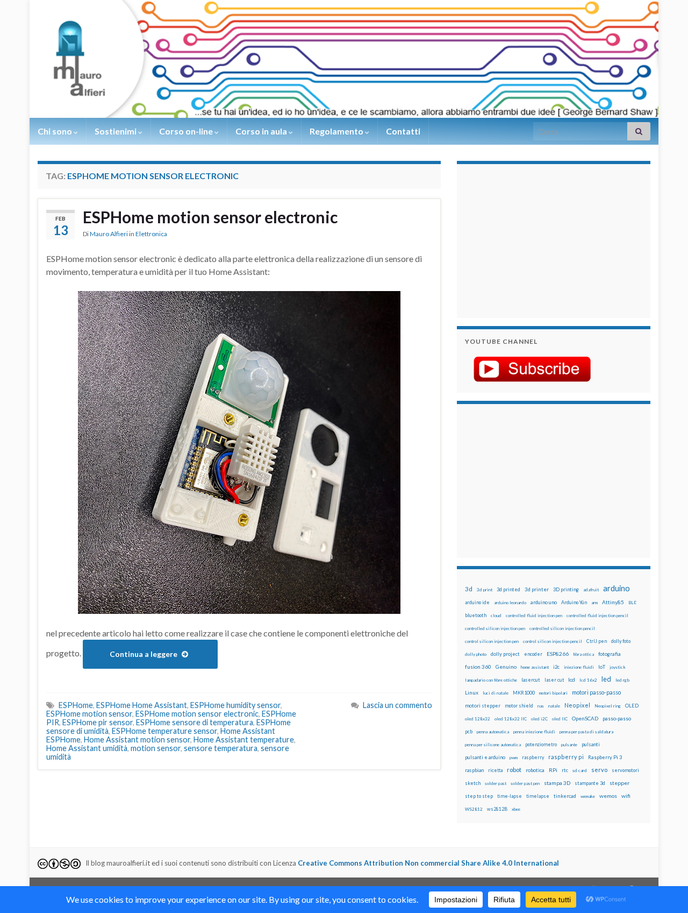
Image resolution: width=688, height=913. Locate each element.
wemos (608, 795)
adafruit (591, 589)
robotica (535, 770)
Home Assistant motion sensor (137, 739)
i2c (556, 667)
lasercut (530, 680)
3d (468, 588)
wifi (625, 795)
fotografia (609, 654)
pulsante (569, 744)
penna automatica (493, 731)
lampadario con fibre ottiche (491, 680)
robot (514, 769)
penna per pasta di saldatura (586, 731)
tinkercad (565, 796)
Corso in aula (262, 131)
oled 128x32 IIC (510, 718)
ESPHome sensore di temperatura (194, 722)
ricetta (495, 770)
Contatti (403, 131)
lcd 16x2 (588, 680)
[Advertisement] (532, 239)
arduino (616, 588)
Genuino (506, 666)
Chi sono (56, 131)
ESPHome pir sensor (97, 722)
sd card (579, 770)
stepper (619, 783)
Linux (471, 692)
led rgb (622, 680)
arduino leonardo (510, 602)
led (606, 679)
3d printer (537, 589)
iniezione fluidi (579, 667)
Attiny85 (613, 602)
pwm (514, 757)
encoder (533, 654)
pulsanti (591, 744)
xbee (516, 809)
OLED (632, 706)
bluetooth (475, 615)
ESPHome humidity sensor (235, 705)
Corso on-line (186, 131)
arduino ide (477, 602)
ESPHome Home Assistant (141, 705)
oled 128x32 (477, 718)
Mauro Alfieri (109, 234)
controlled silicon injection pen (495, 628)
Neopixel (577, 705)
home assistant (535, 667)
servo (599, 769)
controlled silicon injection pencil (562, 628)
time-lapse (509, 796)
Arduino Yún (574, 602)
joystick (618, 667)
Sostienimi (116, 131)
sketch (473, 783)
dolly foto (620, 641)
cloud (496, 615)
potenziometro (541, 744)
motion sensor (156, 748)
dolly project (505, 654)
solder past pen (525, 783)
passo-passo (617, 718)
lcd (571, 679)
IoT (601, 667)
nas (541, 706)
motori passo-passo (596, 692)
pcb (468, 731)
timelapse (537, 796)
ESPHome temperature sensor (164, 730)
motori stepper (482, 706)
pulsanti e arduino (485, 757)
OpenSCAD (585, 718)
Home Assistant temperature (244, 739)
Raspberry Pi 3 (605, 757)
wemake (587, 796)
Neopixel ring (607, 706)
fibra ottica (583, 654)
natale (554, 706)
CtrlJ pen (596, 641)
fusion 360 (478, 666)
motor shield (519, 706)
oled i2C (539, 718)
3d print (484, 589)
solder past (495, 783)
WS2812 (474, 809)
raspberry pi (566, 756)
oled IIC (560, 718)
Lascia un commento (397, 705)
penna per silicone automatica (493, 744)
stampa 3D (557, 783)
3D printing (566, 589)
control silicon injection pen (492, 641)
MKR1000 (524, 693)
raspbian (474, 770)
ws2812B (497, 809)
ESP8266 (558, 653)
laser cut (554, 680)
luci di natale (495, 693)
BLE (632, 602)
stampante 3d (590, 783)
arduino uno (544, 602)
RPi (553, 770)
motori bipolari (553, 693)
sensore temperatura (220, 748)
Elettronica (151, 234)
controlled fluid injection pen (534, 615)
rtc (565, 770)
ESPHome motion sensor (89, 713)
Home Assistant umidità (86, 748)
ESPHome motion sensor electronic (210, 217)
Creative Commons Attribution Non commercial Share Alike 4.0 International (428, 863)
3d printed (508, 589)
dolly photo (475, 654)
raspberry (533, 757)
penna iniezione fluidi (534, 731)
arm (594, 602)
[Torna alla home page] (344, 59)
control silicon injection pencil (552, 641)
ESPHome (76, 705)
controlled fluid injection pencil (597, 615)
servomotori (625, 770)
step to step (479, 796)
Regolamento (337, 131)
